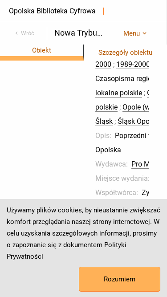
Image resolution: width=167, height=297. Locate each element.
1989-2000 (133, 64)
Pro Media (147, 164)
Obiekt (41, 50)
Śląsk (104, 121)
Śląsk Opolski (139, 121)
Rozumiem (119, 279)
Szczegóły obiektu (125, 53)
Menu (131, 33)
